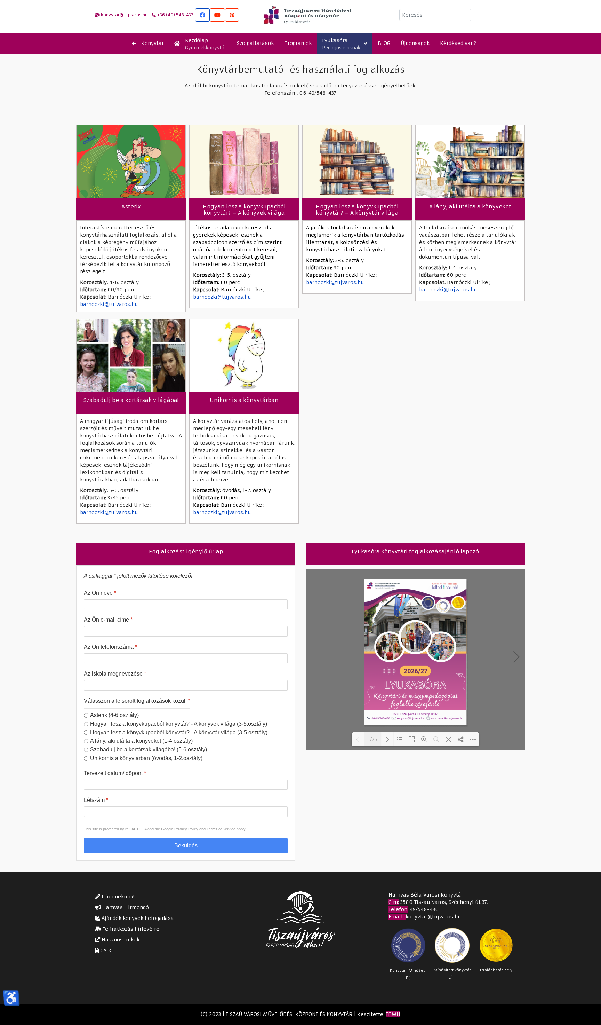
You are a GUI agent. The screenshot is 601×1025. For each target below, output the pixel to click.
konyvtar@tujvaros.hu (433, 917)
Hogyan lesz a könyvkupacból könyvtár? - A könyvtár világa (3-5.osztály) (178, 732)
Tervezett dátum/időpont (115, 773)
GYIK (105, 950)
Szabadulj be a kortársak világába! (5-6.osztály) (148, 749)
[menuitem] (148, 43)
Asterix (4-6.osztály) (114, 715)
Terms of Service (221, 829)
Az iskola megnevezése (115, 674)
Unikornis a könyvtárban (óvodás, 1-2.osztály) (146, 758)
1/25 (372, 739)
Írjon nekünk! (117, 896)
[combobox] (435, 15)
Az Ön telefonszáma (110, 647)
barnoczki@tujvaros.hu (109, 304)
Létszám (96, 800)
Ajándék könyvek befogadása (137, 918)
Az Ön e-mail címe (108, 620)
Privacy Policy (186, 829)
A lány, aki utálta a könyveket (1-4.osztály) (141, 741)
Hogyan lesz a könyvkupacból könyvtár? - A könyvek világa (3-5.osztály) (178, 724)
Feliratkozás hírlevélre (130, 929)
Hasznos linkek (119, 940)
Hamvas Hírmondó (125, 907)
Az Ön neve (100, 593)
